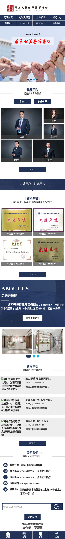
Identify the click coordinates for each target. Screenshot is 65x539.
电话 (24, 537)
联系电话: (15, 471)
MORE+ (32, 170)
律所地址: (15, 489)
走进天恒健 (24, 17)
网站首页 (8, 17)
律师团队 (8, 23)
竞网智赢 (38, 527)
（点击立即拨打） (36, 471)
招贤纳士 (40, 23)
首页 (8, 537)
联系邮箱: (15, 483)
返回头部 (32, 517)
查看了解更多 (32, 318)
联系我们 (57, 23)
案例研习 (24, 23)
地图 (57, 537)
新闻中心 (57, 17)
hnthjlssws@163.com (30, 483)
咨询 (40, 537)
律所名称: (15, 465)
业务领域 (40, 17)
